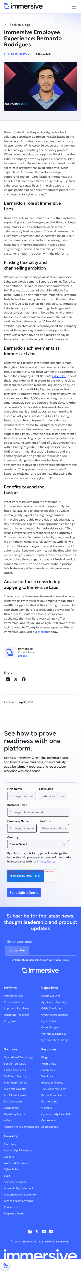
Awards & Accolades (16, 1163)
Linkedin (23, 655)
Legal (7, 1175)
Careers (9, 1156)
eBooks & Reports (52, 1082)
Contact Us (10, 1207)
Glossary (46, 1108)
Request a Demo (14, 1213)
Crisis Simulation (51, 1008)
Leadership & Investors (18, 1150)
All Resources (49, 1126)
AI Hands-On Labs (15, 1089)
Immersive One (13, 996)
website (43, 632)
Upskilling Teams (14, 1114)
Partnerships (49, 1101)
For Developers (13, 1101)
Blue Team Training (15, 1082)
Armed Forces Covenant (19, 1201)
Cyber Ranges (49, 1027)
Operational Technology (18, 1057)
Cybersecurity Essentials (56, 1114)
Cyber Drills (48, 1021)
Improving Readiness (16, 1008)
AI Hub (8, 1120)
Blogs (44, 1057)
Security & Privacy (15, 1182)
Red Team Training (15, 1076)
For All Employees (15, 1095)
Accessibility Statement (18, 1188)
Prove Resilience (14, 1002)
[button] (73, 6)
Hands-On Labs (50, 996)
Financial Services (15, 1070)
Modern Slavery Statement (20, 1194)
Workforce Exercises (53, 1033)
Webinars (47, 1076)
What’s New (48, 1063)
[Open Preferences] (5, 1265)
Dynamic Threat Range (55, 1040)
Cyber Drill (59, 376)
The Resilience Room (53, 1089)
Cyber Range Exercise (54, 1014)
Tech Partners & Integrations (21, 1126)
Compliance (11, 1108)
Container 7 (48, 1070)
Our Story (10, 1144)
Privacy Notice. (46, 861)
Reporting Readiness (16, 1014)
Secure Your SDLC (15, 1063)
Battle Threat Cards (53, 1095)
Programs (10, 1021)
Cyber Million (12, 1169)
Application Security (53, 1002)
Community (48, 1120)
